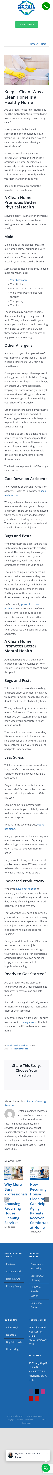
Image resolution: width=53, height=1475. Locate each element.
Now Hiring (12, 1349)
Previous (33, 43)
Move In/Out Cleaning (37, 1278)
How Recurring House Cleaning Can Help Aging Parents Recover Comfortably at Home (41, 1206)
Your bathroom (19, 280)
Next (43, 43)
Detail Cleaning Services (17, 1045)
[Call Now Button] (46, 6)
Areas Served (13, 1271)
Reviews (10, 1264)
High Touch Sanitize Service (37, 1291)
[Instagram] (43, 1391)
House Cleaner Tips (19, 1048)
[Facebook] (31, 1391)
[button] (6, 1199)
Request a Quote (36, 1305)
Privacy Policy (13, 1286)
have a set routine (26, 888)
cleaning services (28, 1022)
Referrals (11, 1334)
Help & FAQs (13, 1278)
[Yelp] (31, 1398)
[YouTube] (37, 1398)
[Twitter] (37, 1391)
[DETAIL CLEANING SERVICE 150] (26, 1)
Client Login (12, 1327)
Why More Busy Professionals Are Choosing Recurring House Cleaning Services (16, 1203)
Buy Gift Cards (14, 1342)
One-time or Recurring (37, 1266)
